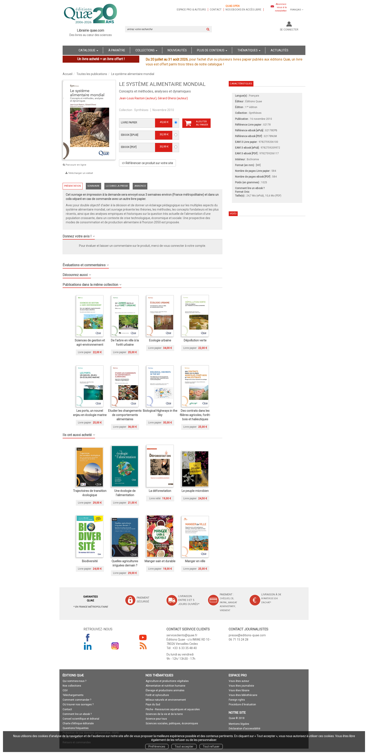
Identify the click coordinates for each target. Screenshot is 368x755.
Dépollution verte (195, 340)
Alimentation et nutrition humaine (165, 685)
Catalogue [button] (87, 50)
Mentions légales (239, 723)
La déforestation (160, 490)
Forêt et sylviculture (157, 695)
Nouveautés (177, 50)
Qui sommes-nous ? (74, 681)
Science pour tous (156, 718)
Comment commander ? (77, 699)
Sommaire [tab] (93, 186)
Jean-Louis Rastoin (132, 98)
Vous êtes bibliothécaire (243, 695)
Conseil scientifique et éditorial (81, 718)
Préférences (156, 746)
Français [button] (295, 9)
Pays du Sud (153, 704)
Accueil (67, 74)
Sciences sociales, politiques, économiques (172, 723)
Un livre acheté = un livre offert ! (101, 59)
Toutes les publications (91, 74)
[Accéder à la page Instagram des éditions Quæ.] (115, 646)
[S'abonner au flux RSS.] (143, 646)
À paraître (116, 50)
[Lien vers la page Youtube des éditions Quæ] (143, 637)
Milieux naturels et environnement (166, 699)
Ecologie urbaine (160, 340)
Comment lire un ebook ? (77, 714)
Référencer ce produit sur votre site (149, 163)
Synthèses (141, 110)
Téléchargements (73, 695)
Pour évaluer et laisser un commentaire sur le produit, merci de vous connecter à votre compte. (142, 245)
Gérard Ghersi (167, 98)
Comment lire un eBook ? (249, 188)
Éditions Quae (253, 101)
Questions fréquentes (76, 728)
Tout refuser (211, 746)
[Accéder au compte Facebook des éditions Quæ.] (87, 637)
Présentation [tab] (72, 186)
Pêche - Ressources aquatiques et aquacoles (173, 709)
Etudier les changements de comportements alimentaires (125, 415)
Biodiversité (90, 561)
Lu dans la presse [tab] (117, 186)
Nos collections (72, 685)
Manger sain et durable (160, 561)
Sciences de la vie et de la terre (164, 714)
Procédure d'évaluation (242, 704)
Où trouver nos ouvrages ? (78, 704)
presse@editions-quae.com (247, 635)
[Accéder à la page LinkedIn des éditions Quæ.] (87, 646)
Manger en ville (195, 561)
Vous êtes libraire (239, 690)
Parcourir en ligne (75, 164)
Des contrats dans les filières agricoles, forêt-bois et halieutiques (195, 415)
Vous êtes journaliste (241, 685)
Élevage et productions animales (165, 690)
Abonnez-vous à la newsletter (281, 7)
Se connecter (289, 29)
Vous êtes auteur (239, 681)
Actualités (279, 50)
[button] (142, 235)
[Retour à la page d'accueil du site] (91, 14)
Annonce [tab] (140, 186)
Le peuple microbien (195, 490)
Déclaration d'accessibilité (244, 728)
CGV (65, 690)
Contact (215, 9)
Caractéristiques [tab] (241, 83)
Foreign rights (237, 699)
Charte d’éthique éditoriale (78, 723)
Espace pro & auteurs (191, 9)
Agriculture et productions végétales (167, 681)
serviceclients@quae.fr (182, 635)
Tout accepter (184, 746)
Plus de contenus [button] (211, 50)
